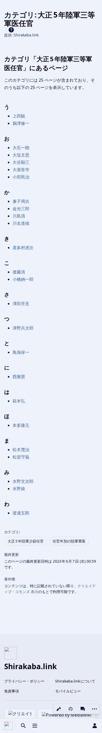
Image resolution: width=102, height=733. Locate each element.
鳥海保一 (21, 352)
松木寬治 (21, 449)
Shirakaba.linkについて (75, 681)
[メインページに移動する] (8, 725)
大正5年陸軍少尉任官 (26, 541)
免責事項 (11, 691)
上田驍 (19, 116)
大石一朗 (21, 147)
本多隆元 (21, 425)
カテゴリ (11, 531)
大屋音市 (21, 169)
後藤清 (19, 272)
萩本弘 (19, 401)
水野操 (19, 488)
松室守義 (21, 457)
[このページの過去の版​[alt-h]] (70, 709)
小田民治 (21, 177)
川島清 (19, 216)
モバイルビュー (68, 691)
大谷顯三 (21, 162)
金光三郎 (21, 208)
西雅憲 (19, 376)
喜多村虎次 (23, 247)
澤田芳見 (21, 303)
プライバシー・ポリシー (24, 681)
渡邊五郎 (21, 513)
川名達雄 (21, 223)
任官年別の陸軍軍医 (69, 541)
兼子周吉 (21, 201)
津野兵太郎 (23, 328)
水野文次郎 (23, 481)
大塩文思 (21, 155)
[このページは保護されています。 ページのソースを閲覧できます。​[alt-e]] (58, 709)
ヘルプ (11, 29)
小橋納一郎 (23, 279)
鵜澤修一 (21, 123)
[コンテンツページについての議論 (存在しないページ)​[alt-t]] (82, 709)
